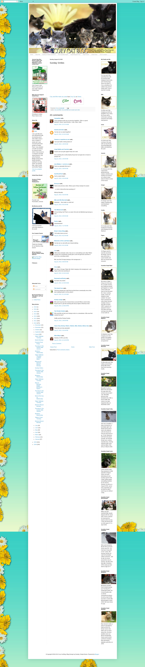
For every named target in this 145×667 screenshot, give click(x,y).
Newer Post (53, 347)
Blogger (97, 654)
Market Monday (39, 340)
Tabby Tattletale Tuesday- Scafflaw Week (39, 357)
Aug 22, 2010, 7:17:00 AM (61, 225)
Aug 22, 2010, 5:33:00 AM (61, 194)
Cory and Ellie (57, 109)
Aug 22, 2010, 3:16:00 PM (61, 330)
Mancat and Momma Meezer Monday (38, 363)
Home (31, 54)
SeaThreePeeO (58, 174)
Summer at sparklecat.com (62, 139)
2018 (35, 307)
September (38, 332)
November (38, 327)
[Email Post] (67, 108)
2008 (35, 444)
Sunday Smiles (39, 368)
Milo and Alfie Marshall (60, 200)
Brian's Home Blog (59, 231)
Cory (55, 267)
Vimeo (79, 96)
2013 (35, 316)
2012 (35, 318)
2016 (35, 309)
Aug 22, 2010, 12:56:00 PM (61, 305)
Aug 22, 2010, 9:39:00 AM (61, 261)
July (36, 425)
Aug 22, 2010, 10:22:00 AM (61, 273)
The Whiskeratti (58, 209)
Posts (36, 286)
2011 (35, 320)
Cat (55, 250)
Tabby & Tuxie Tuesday (39, 418)
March (37, 434)
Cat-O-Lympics (103, 54)
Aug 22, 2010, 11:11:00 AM (61, 294)
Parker (56, 221)
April (36, 432)
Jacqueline (57, 118)
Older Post (92, 347)
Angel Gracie (86, 54)
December (38, 325)
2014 (35, 314)
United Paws (94, 54)
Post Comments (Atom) (63, 349)
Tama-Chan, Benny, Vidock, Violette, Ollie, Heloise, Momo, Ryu (71, 326)
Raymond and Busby (60, 278)
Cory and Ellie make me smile (58, 96)
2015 (35, 311)
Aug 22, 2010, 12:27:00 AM (61, 124)
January (37, 439)
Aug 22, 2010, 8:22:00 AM (61, 235)
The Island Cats (58, 288)
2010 (35, 323)
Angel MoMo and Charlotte (61, 149)
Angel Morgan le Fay (75, 54)
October (37, 329)
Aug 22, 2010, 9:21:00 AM (61, 245)
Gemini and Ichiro (59, 129)
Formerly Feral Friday (39, 343)
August (37, 334)
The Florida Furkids (59, 311)
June (36, 427)
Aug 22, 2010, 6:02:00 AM (61, 204)
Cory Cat (72, 96)
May (36, 430)
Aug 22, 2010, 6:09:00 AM (61, 216)
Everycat (56, 183)
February (37, 437)
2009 (35, 442)
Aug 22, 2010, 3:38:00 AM (61, 168)
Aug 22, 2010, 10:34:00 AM (61, 283)
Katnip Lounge (58, 299)
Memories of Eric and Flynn (62, 240)
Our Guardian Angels (63, 54)
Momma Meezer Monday (39, 405)
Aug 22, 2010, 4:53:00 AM (61, 178)
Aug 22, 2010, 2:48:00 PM (61, 320)
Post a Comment (56, 343)
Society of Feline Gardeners (49, 54)
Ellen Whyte (57, 335)
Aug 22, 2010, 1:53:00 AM (61, 158)
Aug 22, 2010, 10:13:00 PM (61, 340)
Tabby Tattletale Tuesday (39, 337)
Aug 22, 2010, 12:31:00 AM (61, 134)
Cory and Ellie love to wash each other (71, 109)
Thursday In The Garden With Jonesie (39, 347)
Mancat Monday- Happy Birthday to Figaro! (38, 385)
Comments (37, 289)
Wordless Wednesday (39, 351)
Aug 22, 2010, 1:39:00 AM (61, 144)
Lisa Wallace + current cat (61, 164)
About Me (37, 54)
